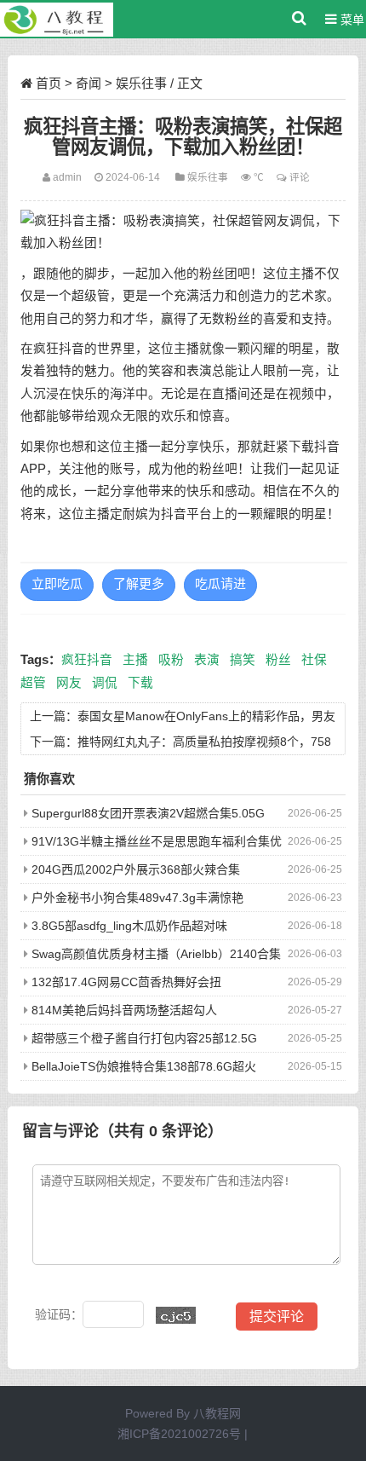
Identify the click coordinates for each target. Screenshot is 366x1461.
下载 (140, 683)
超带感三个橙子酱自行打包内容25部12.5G (144, 1038)
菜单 (350, 19)
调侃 (104, 683)
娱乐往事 (141, 83)
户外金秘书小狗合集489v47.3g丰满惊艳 (137, 897)
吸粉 (171, 660)
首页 (48, 83)
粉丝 (278, 660)
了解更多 (138, 584)
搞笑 (242, 660)
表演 (207, 660)
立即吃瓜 (57, 584)
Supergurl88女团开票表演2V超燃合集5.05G (148, 813)
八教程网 (217, 1413)
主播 (135, 660)
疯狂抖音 (86, 660)
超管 (33, 683)
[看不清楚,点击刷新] (176, 1315)
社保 (314, 660)
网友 (69, 683)
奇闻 (88, 83)
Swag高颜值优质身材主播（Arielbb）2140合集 (156, 954)
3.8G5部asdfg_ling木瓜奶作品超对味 (129, 926)
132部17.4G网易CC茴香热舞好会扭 (126, 982)
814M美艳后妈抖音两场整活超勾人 (124, 1010)
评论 (299, 176)
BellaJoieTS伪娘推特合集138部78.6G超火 (143, 1066)
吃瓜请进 (220, 584)
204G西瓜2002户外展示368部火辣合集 (135, 869)
